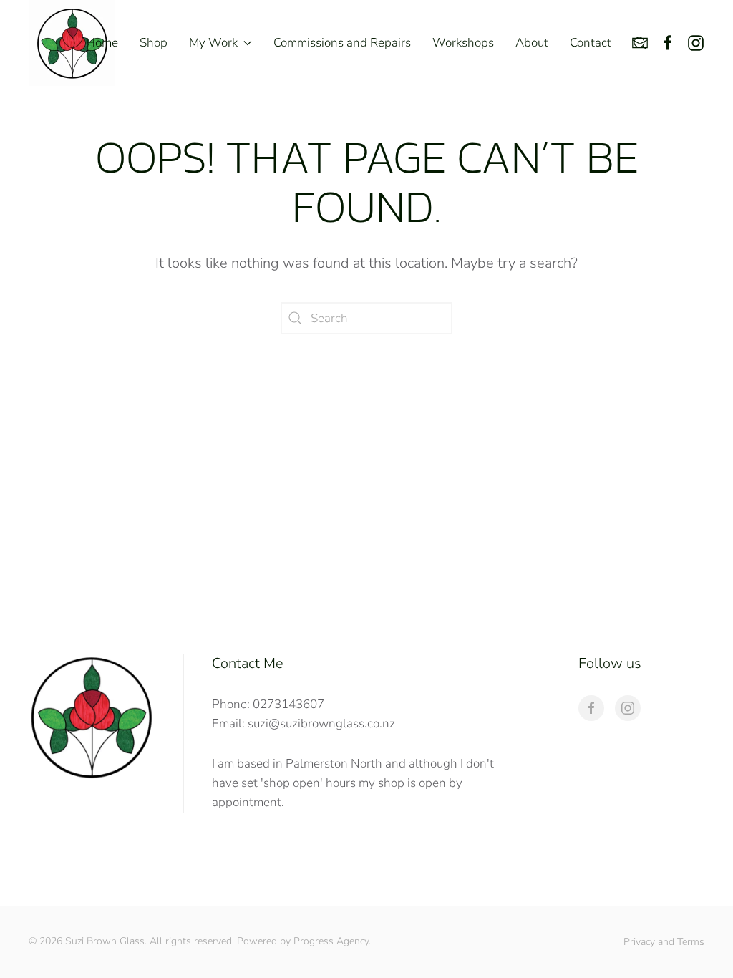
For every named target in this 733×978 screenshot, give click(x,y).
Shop (154, 42)
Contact (590, 42)
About (531, 42)
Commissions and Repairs (342, 42)
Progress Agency (331, 941)
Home (102, 42)
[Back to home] (72, 43)
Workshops (463, 42)
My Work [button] (213, 42)
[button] (640, 43)
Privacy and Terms (663, 942)
